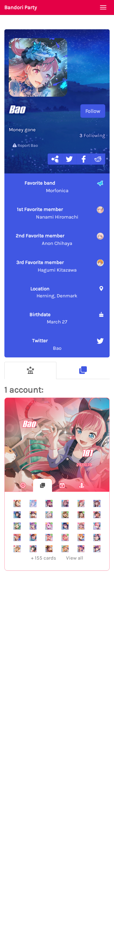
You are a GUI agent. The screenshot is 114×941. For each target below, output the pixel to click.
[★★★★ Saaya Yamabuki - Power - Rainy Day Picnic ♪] (81, 526)
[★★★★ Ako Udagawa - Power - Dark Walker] (81, 549)
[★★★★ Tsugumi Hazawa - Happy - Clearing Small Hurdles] (17, 503)
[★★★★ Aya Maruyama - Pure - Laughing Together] (65, 537)
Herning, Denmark (53, 292)
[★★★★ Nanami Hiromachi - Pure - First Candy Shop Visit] (49, 537)
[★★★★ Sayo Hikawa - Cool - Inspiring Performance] (17, 526)
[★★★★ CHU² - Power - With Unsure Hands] (81, 503)
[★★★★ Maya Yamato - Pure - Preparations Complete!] (65, 515)
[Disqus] (57, 671)
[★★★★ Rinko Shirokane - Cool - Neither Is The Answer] (17, 515)
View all (57, 558)
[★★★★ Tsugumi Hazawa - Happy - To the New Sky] (33, 537)
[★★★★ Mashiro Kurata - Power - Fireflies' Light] (33, 503)
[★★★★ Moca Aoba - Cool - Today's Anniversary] (17, 549)
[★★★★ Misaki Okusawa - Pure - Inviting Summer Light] (49, 526)
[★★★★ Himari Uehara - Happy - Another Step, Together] (17, 537)
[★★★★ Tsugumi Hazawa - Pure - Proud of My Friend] (81, 515)
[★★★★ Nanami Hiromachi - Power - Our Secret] (65, 503)
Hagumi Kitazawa (46, 266)
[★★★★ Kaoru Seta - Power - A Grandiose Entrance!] (97, 549)
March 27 (48, 317)
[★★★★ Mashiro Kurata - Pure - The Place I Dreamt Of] (49, 515)
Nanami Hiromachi (47, 213)
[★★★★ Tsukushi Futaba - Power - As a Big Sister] (97, 537)
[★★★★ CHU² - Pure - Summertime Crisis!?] (49, 503)
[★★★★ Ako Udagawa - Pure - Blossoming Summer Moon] (33, 526)
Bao (46, 344)
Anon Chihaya (44, 239)
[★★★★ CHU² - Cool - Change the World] (97, 526)
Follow (92, 111)
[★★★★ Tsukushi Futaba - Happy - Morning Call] (65, 526)
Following (92, 135)
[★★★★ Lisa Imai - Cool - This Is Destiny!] (97, 503)
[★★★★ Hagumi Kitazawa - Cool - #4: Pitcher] (81, 537)
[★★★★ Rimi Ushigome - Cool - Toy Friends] (33, 549)
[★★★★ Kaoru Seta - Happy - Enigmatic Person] (33, 515)
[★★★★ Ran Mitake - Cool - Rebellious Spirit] (97, 515)
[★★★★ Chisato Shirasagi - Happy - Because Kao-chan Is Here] (65, 549)
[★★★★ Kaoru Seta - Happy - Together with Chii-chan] (49, 549)
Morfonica (46, 186)
